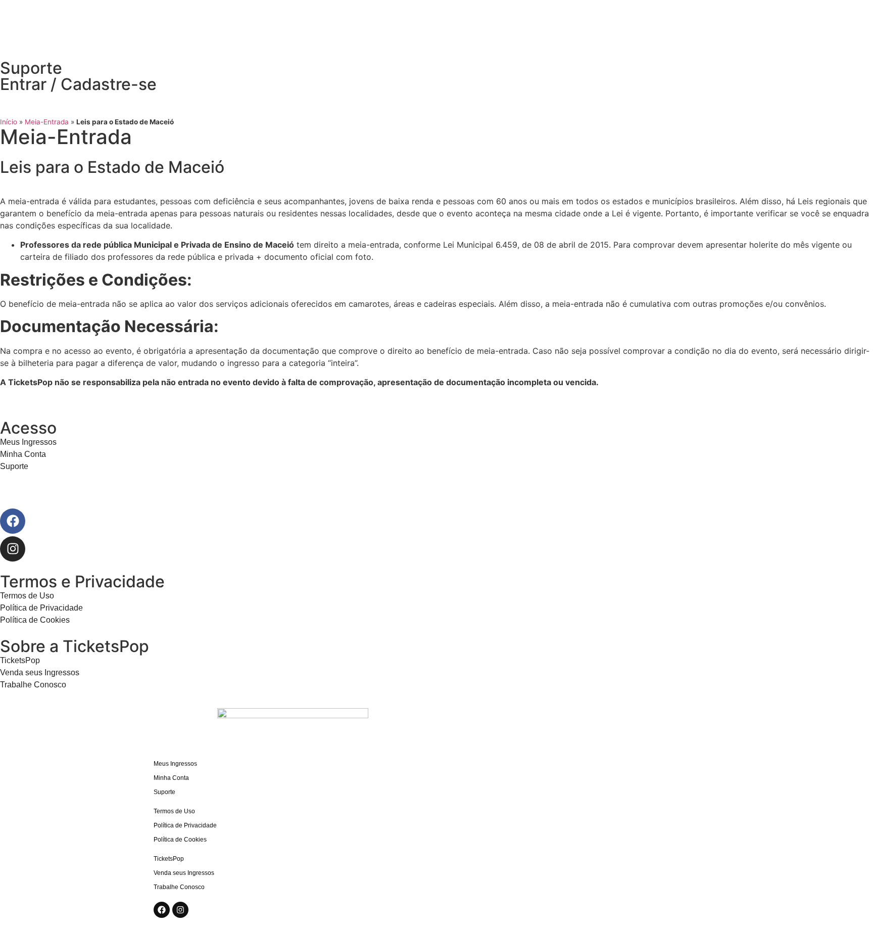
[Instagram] (12, 549)
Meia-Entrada (47, 122)
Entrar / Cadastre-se (78, 84)
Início (8, 122)
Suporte (31, 68)
